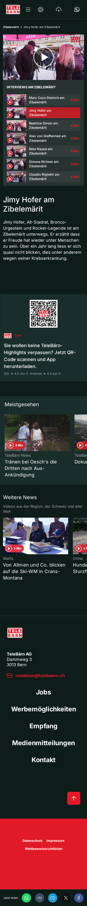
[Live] (40, 9)
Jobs (43, 692)
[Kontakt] (77, 9)
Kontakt (43, 760)
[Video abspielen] (43, 57)
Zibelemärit (11, 27)
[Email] (52, 898)
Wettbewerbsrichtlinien (43, 849)
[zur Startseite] (13, 9)
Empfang (43, 726)
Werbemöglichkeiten (43, 709)
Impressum (55, 841)
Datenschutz (33, 841)
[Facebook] (79, 898)
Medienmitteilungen (43, 743)
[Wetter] (59, 9)
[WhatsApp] (26, 898)
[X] (66, 898)
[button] (39, 898)
